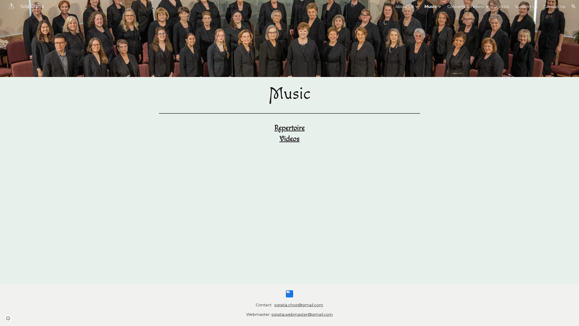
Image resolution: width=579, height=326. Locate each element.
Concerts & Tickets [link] (465, 6)
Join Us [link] (502, 6)
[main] (289, 94)
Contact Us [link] (554, 6)
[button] (573, 6)
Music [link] (431, 6)
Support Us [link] (526, 6)
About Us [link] (404, 6)
